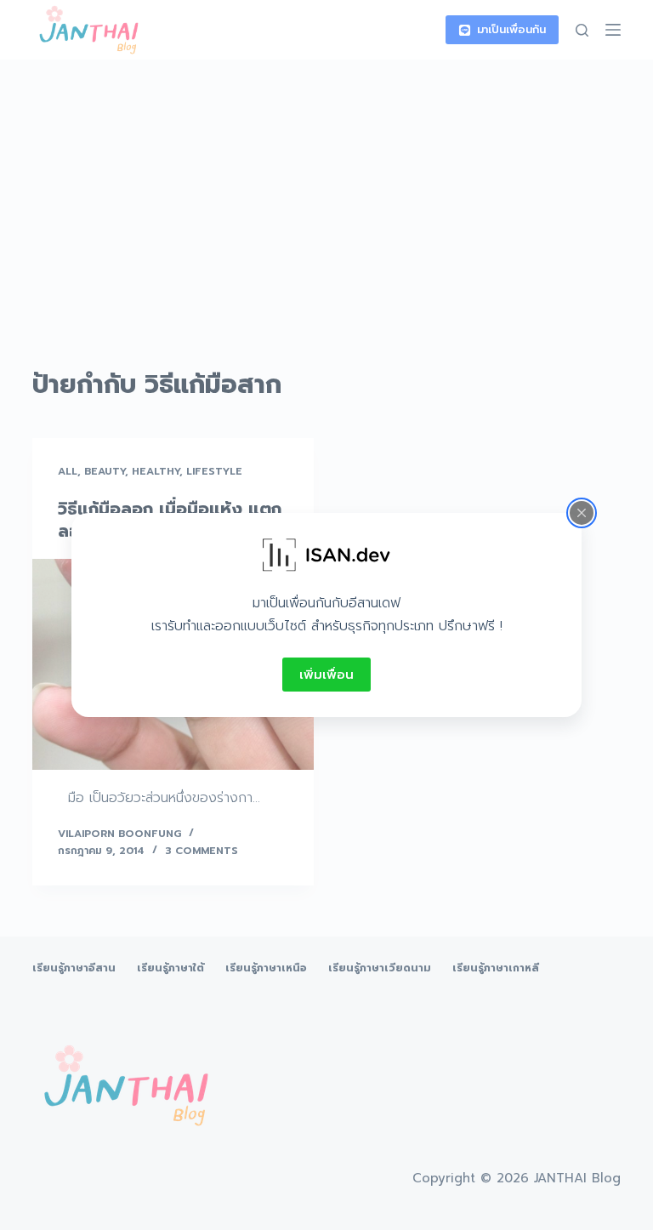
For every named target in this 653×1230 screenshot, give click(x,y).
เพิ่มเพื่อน (326, 674)
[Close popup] (581, 513)
